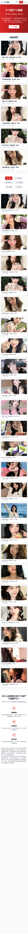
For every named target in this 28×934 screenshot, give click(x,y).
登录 (17, 2)
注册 (21, 2)
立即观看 (15, 27)
